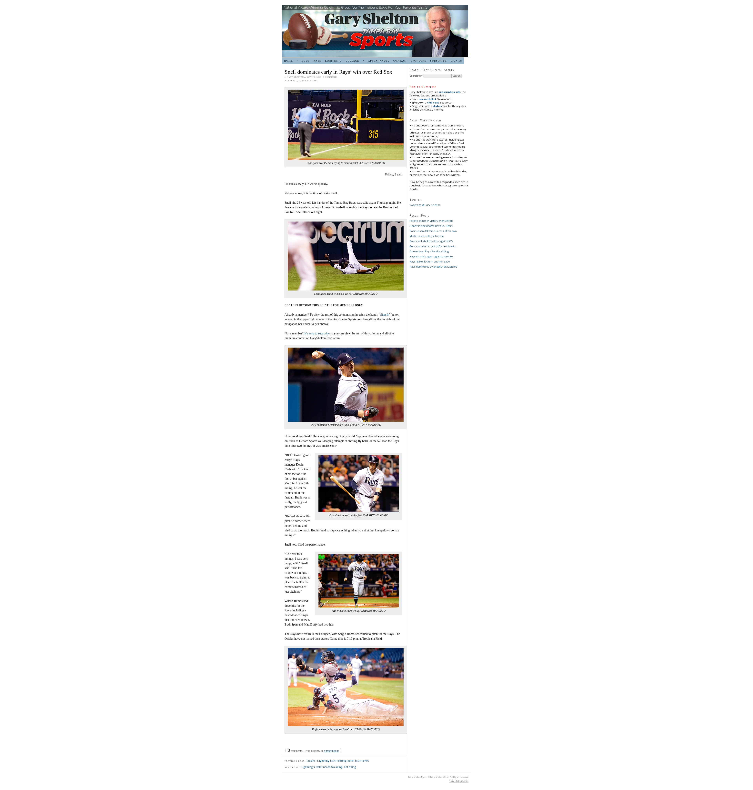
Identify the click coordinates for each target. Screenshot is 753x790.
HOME (288, 60)
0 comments (330, 77)
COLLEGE (352, 60)
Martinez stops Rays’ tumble (427, 236)
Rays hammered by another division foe (433, 267)
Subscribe (438, 60)
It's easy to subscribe (317, 333)
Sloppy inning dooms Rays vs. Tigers (431, 226)
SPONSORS (418, 60)
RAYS (317, 60)
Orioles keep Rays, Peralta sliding (429, 251)
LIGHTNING (333, 60)
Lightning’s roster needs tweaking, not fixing (328, 767)
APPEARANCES (378, 60)
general (292, 81)
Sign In (384, 314)
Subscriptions (331, 750)
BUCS (306, 60)
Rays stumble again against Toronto (431, 256)
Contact (400, 60)
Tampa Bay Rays (308, 81)
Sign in (456, 60)
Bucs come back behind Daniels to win (432, 246)
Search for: (416, 76)
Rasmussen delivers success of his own (433, 231)
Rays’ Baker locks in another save (430, 262)
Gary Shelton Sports (458, 781)
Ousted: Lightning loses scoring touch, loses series (338, 760)
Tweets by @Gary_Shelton (425, 205)
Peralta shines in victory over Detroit (431, 221)
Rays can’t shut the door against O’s (431, 241)
